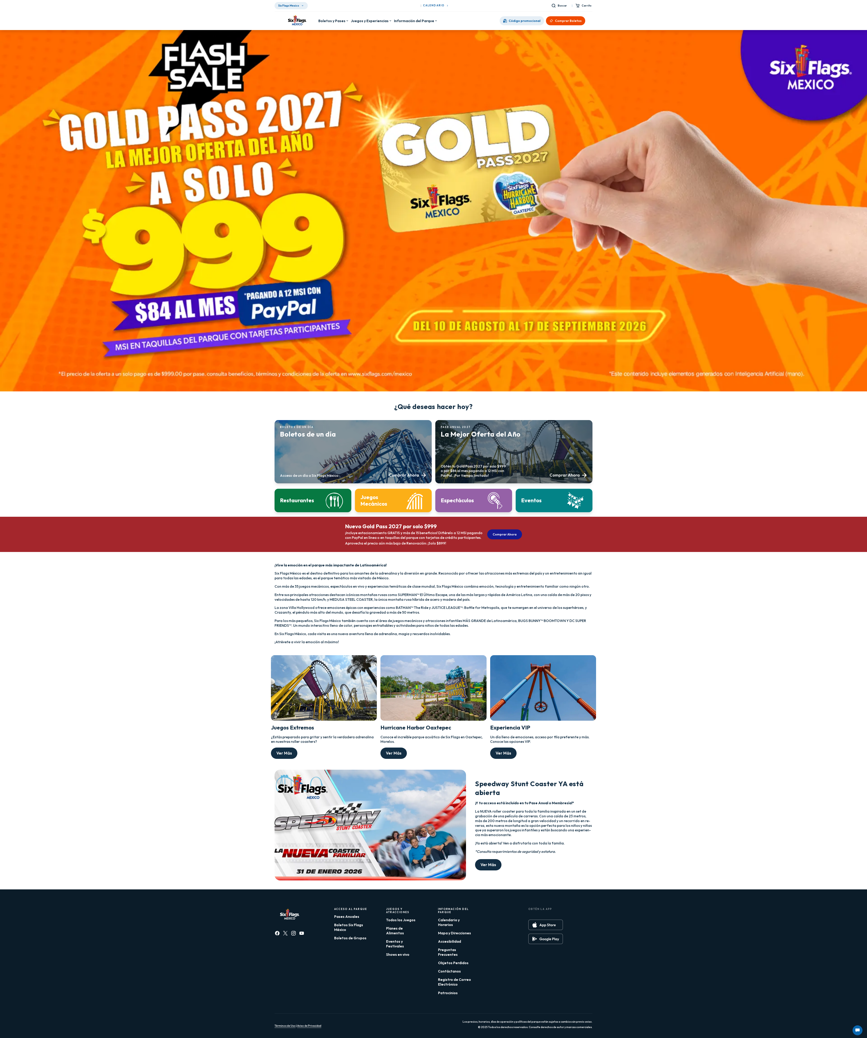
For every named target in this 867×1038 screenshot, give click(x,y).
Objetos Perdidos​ (453, 963)
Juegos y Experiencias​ (370, 21)
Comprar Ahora (505, 534)
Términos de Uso (285, 1025)
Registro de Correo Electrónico (454, 982)
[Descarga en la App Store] (545, 925)
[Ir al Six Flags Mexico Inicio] (296, 21)
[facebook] (277, 933)
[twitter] (285, 933)
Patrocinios (448, 993)
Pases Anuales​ (346, 916)
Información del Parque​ (414, 21)
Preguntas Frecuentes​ (448, 952)
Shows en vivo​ (397, 954)
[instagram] (293, 933)
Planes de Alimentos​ (395, 930)
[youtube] (301, 933)
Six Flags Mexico (288, 5)
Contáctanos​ (449, 971)
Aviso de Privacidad (309, 1025)
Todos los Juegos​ (400, 920)
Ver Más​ (284, 753)
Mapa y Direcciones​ (454, 933)
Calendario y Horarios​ (449, 922)
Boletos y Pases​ (331, 21)
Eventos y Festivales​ (395, 943)
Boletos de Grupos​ (350, 938)
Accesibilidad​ (449, 941)
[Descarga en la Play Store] (545, 939)
